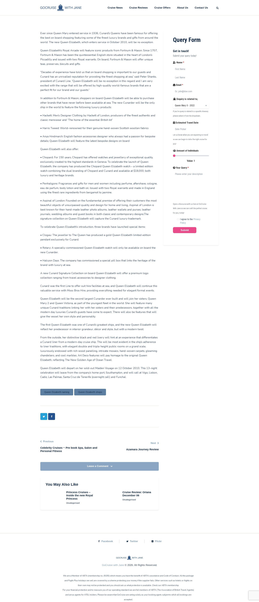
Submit (185, 230)
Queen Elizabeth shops (90, 392)
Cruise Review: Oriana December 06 (136, 494)
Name (180, 62)
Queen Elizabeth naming (56, 392)
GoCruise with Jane (113, 565)
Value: (191, 160)
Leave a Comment (98, 466)
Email (179, 85)
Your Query (182, 167)
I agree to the (190, 221)
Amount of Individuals (187, 150)
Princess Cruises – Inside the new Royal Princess (79, 495)
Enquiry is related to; (187, 99)
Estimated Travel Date (186, 122)
